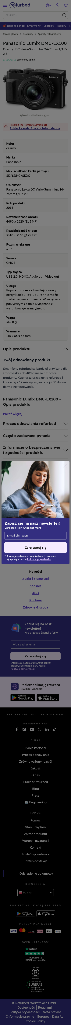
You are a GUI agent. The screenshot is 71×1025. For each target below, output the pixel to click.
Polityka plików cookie (21, 512)
